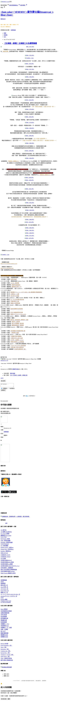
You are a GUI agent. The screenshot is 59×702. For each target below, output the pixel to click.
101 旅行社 (3, 530)
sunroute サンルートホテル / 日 (9, 596)
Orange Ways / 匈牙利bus (7, 549)
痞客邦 (14, 369)
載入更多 (3, 380)
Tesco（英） (4, 647)
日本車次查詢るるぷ (6, 560)
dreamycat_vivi (4, 360)
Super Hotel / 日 (5, 590)
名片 (5, 36)
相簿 (5, 33)
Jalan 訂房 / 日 (4, 587)
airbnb (2, 581)
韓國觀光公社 (4, 635)
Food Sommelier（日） (6, 645)
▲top (2, 378)
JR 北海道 (3, 558)
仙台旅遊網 (4, 616)
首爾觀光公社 (4, 636)
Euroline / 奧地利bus (6, 551)
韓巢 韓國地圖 (4, 633)
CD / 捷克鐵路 (4, 545)
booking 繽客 (4, 599)
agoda (2, 597)
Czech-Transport (5, 544)
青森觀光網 (4, 620)
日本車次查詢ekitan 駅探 (7, 562)
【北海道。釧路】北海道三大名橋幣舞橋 (20, 43)
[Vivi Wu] (5, 461)
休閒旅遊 (13, 30)
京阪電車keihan (5, 625)
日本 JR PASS (4, 553)
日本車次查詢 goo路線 (7, 564)
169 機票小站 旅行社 (6, 532)
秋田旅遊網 (4, 622)
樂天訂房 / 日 (4, 585)
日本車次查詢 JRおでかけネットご (10, 566)
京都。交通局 (4, 629)
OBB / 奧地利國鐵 (5, 540)
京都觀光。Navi (5, 624)
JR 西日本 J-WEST (5, 556)
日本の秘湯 (4, 614)
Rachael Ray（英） (6, 652)
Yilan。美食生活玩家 (6, 658)
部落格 (5, 35)
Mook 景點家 (4, 609)
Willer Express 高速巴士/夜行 (8, 573)
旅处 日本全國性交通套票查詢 (9, 569)
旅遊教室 (3, 583)
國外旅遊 (12, 373)
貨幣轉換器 (4, 580)
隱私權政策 (38, 680)
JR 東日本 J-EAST (5, 555)
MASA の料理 (4, 643)
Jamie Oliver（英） (5, 656)
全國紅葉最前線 (5, 613)
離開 (9, 699)
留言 (17, 369)
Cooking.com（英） (6, 651)
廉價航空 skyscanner (6, 535)
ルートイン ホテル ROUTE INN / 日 (10, 594)
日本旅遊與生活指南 (6, 611)
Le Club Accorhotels (6, 602)
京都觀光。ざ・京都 (6, 627)
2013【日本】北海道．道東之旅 (18, 375)
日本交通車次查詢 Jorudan (8, 571)
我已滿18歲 (3, 699)
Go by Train (4, 537)
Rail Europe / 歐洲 (5, 538)
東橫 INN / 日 (4, 592)
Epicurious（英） (5, 649)
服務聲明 (44, 680)
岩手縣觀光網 (4, 618)
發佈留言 (3, 390)
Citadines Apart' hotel (6, 601)
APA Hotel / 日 (4, 589)
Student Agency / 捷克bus (7, 547)
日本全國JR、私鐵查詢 (7, 567)
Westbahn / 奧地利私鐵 (6, 542)
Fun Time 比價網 (5, 533)
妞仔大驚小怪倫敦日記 (7, 660)
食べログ (3, 631)
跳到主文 (3, 19)
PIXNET (18, 680)
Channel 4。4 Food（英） (7, 654)
